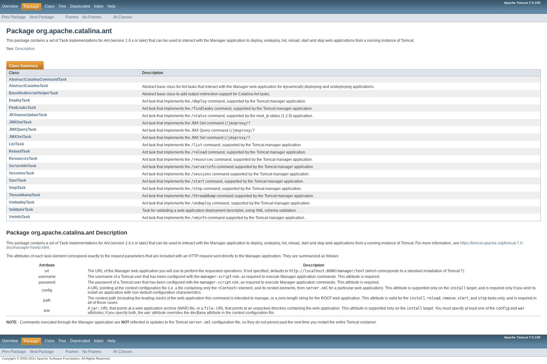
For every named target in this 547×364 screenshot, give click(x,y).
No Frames (91, 17)
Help (111, 6)
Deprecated (80, 6)
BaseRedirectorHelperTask (33, 93)
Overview (10, 6)
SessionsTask (21, 173)
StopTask (17, 187)
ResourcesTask (23, 158)
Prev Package (14, 17)
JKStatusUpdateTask (28, 115)
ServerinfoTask (22, 166)
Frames (72, 17)
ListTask (16, 144)
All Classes (122, 17)
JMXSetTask (20, 137)
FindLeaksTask (22, 107)
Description (25, 49)
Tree (62, 6)
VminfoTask (19, 217)
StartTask (17, 180)
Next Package (42, 17)
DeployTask (19, 100)
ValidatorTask (21, 209)
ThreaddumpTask (24, 195)
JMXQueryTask (22, 129)
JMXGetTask (20, 122)
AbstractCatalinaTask (28, 86)
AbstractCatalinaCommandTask (38, 79)
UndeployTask (22, 202)
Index (99, 6)
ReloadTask (19, 151)
